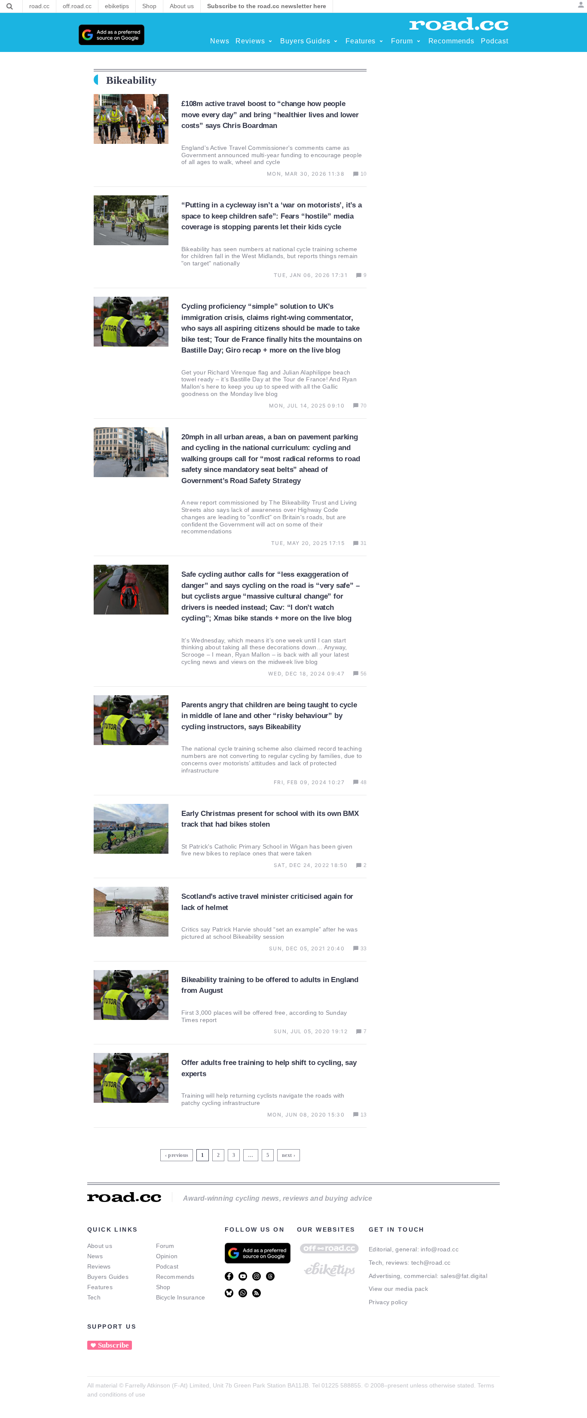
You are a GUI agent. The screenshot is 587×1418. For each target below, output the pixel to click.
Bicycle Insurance (180, 1297)
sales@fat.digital (463, 1275)
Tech (94, 1297)
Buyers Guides (107, 1276)
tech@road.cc (431, 1262)
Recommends (175, 1276)
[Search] (9, 6)
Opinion (167, 1256)
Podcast (167, 1266)
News (95, 1256)
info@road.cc (440, 1249)
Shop (163, 1287)
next (287, 1155)
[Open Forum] (418, 41)
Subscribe (113, 1345)
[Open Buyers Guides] (335, 41)
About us (99, 1245)
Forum (165, 1245)
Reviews (99, 1266)
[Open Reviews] (270, 41)
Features (100, 1287)
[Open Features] (381, 41)
